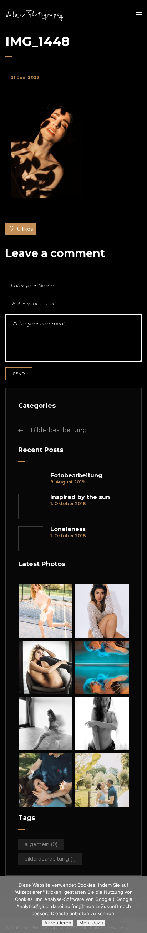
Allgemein (41, 844)
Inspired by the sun (80, 497)
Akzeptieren (57, 923)
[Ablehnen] (138, 904)
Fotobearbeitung (76, 475)
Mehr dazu (91, 923)
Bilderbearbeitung (59, 430)
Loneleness (68, 529)
